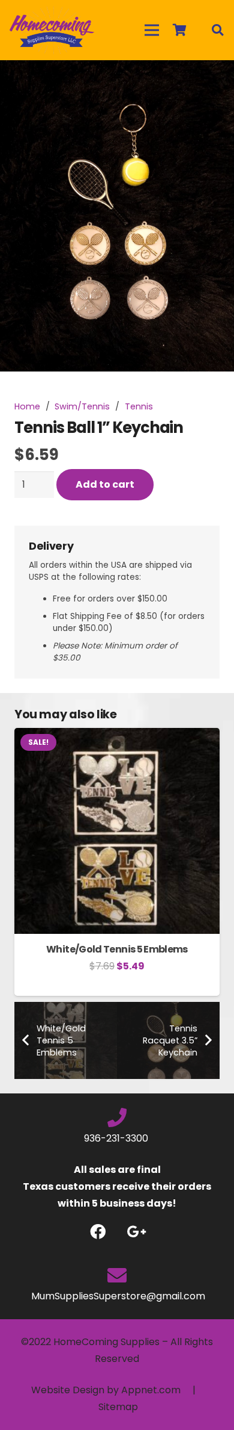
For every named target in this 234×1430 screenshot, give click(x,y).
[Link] (52, 30)
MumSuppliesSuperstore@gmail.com (117, 1296)
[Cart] (179, 30)
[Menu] (152, 30)
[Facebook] (97, 1231)
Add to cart (105, 484)
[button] (215, 79)
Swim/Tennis (82, 406)
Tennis (139, 406)
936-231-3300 (117, 1138)
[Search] (217, 30)
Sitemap (118, 1407)
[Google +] (136, 1231)
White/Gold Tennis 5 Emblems (117, 949)
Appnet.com (151, 1390)
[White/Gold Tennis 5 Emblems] (117, 736)
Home (27, 406)
